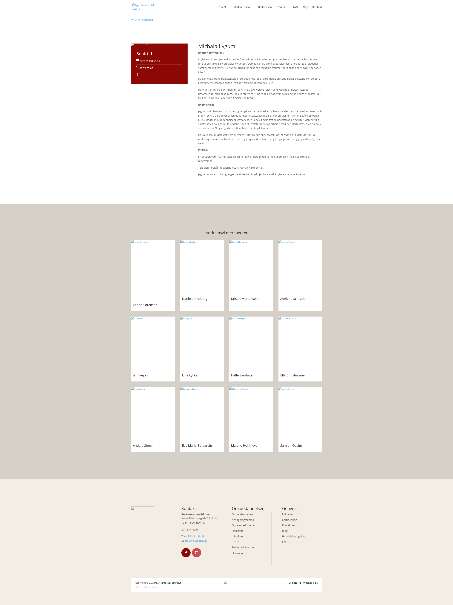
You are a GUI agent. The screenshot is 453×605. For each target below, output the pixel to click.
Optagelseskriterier (243, 525)
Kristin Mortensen (244, 298)
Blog (305, 7)
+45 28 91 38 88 (194, 536)
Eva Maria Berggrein (197, 445)
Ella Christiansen (292, 375)
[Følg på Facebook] (186, 552)
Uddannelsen (242, 7)
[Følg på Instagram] (196, 552)
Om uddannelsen (242, 514)
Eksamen (237, 553)
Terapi (281, 7)
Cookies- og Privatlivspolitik (303, 582)
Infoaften (237, 536)
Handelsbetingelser (293, 536)
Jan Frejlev (140, 375)
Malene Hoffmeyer (245, 445)
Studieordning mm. (243, 547)
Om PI (222, 7)
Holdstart (237, 530)
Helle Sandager (242, 375)
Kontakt (317, 7)
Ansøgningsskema (243, 520)
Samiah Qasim (291, 445)
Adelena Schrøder (293, 298)
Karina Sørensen (145, 305)
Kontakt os (288, 525)
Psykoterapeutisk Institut (167, 582)
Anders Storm (143, 445)
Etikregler (288, 514)
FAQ (295, 7)
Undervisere (265, 7)
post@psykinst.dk (196, 540)
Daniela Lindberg (194, 298)
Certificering (289, 520)
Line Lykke (189, 375)
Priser (235, 542)
